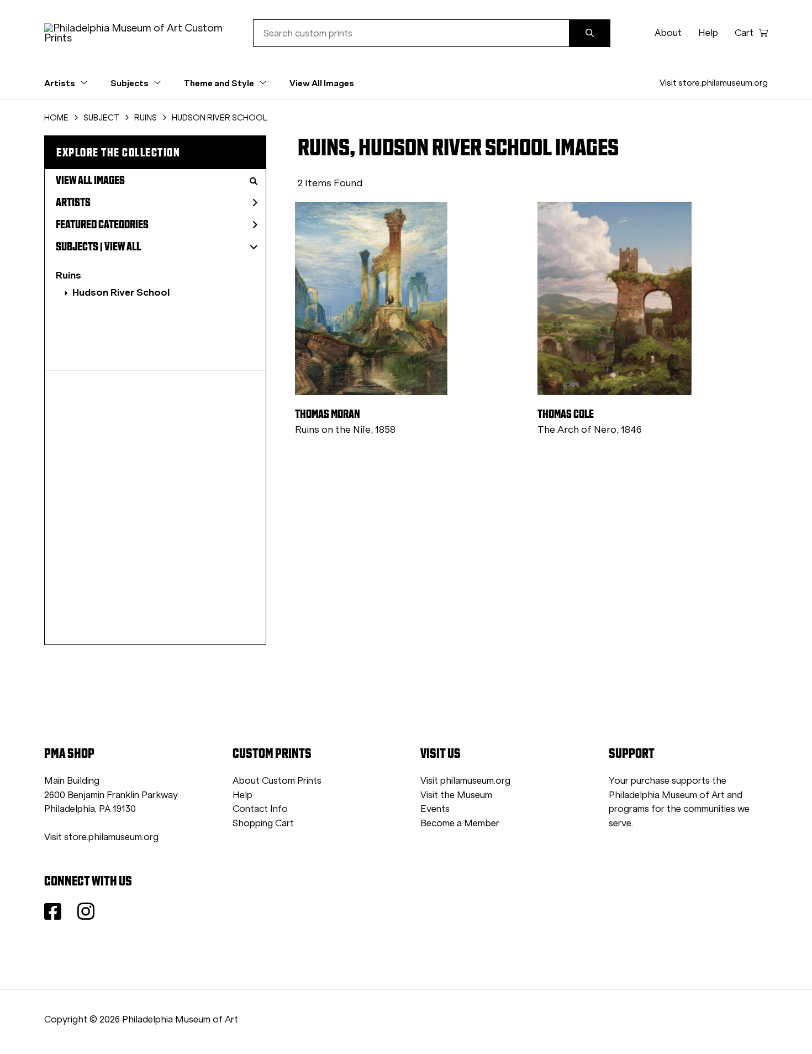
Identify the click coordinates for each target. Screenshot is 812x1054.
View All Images (321, 82)
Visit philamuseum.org (465, 780)
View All (122, 246)
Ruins (68, 275)
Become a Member (459, 823)
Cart (744, 33)
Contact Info (260, 809)
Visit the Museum (456, 795)
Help (708, 33)
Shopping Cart (263, 823)
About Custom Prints (277, 780)
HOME (56, 117)
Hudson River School (121, 292)
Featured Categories (102, 224)
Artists (73, 202)
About (668, 33)
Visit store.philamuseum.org (714, 82)
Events (435, 809)
